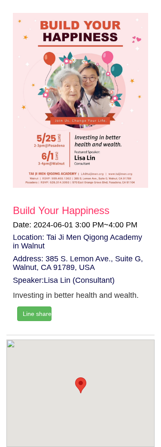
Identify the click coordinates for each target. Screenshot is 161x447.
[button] (81, 385)
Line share (37, 313)
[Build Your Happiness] (80, 100)
